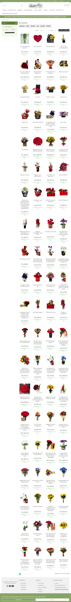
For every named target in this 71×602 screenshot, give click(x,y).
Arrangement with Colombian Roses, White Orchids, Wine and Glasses (63, 399)
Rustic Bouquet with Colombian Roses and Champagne (51, 535)
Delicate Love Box (24, 175)
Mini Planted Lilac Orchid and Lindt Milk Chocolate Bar (37, 260)
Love (38, 26)
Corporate (40, 591)
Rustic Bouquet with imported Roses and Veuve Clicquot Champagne (51, 455)
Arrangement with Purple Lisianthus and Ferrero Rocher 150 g (50, 124)
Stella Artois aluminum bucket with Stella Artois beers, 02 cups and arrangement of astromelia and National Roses (25, 204)
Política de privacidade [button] (41, 596)
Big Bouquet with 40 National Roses (25, 481)
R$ (3, 29)
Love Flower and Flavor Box (50, 175)
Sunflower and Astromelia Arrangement (63, 535)
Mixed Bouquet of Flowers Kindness (63, 560)
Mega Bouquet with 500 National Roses (25, 397)
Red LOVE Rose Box (63, 200)
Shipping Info (23, 589)
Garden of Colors (50, 97)
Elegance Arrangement (63, 313)
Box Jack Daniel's (50, 46)
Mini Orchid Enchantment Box (63, 47)
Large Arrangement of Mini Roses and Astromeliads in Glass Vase (38, 562)
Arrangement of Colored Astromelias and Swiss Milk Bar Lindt (63, 287)
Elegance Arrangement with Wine (37, 233)
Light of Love (63, 97)
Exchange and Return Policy (60, 587)
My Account (23, 583)
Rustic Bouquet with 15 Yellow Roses (63, 507)
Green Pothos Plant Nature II (25, 47)
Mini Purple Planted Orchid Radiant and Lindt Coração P (50, 260)
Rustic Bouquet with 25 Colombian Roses (25, 341)
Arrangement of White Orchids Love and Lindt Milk (25, 508)
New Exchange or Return (60, 585)
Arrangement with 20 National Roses (63, 150)
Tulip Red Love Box (50, 312)
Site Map (40, 589)
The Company (41, 583)
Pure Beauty (25, 149)
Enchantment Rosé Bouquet (50, 72)
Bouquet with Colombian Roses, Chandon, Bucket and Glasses (38, 399)
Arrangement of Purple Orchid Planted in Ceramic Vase (63, 455)
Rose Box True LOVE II (25, 259)
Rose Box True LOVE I (50, 232)
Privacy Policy (41, 585)
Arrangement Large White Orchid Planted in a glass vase (63, 260)
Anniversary (21, 26)
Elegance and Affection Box (37, 175)
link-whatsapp (50, 1)
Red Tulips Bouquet (38, 312)
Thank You (48, 26)
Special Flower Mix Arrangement (50, 285)
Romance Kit (25, 122)
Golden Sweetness (63, 71)
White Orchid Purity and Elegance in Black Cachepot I (25, 233)
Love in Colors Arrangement (37, 425)
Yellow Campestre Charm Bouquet (50, 150)
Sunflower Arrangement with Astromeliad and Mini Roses (50, 508)
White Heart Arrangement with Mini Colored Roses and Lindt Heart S (25, 370)
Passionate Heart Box (37, 200)
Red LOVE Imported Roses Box (51, 200)
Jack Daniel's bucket (38, 122)
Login (62, 1)
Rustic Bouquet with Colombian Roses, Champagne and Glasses (63, 343)
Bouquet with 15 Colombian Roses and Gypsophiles (37, 342)
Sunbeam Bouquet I (38, 506)
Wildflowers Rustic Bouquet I (50, 425)
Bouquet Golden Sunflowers (38, 72)
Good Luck (33, 26)
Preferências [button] (18, 599)
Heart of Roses (37, 46)
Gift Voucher (23, 587)
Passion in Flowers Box (37, 285)
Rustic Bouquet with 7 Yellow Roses (38, 453)
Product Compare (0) (64, 30)
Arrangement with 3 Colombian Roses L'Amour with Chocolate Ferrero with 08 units (25, 315)
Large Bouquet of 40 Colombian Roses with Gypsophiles (50, 561)
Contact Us (57, 1)
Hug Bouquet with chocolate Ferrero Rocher (50, 482)
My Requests (23, 585)
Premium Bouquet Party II (37, 534)
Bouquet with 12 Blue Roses (37, 481)
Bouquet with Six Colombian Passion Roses (63, 426)
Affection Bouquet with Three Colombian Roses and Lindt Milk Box (24, 562)
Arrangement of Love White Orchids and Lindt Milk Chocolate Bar (50, 370)
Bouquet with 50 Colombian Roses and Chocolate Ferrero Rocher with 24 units (25, 427)
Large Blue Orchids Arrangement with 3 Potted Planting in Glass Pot (63, 370)
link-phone (43, 1)
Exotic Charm (63, 122)
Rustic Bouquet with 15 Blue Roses (63, 481)
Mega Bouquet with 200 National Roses (38, 150)
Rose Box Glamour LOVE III (50, 341)
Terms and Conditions (42, 587)
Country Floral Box (24, 97)
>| (31, 574)
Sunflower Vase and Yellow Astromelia (51, 397)
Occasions (7, 19)
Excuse (27, 26)
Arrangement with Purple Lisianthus (24, 285)
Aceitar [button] (52, 599)
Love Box (37, 97)
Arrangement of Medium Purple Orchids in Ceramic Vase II (63, 233)
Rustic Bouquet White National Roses (25, 454)
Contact (56, 583)
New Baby (43, 26)
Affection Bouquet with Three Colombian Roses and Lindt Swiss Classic (37, 371)
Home (3, 19)
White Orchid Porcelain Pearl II (25, 534)
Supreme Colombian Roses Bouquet (25, 72)
